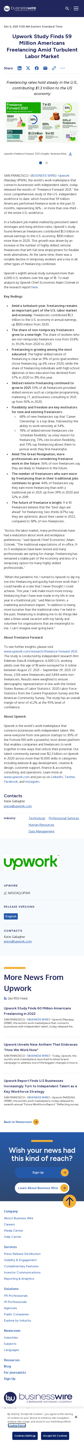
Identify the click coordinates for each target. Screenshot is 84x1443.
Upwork (64, 175)
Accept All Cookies (55, 1435)
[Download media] (70, 154)
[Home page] (20, 8)
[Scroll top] (69, 1201)
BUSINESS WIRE (43, 175)
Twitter (69, 777)
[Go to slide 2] (46, 163)
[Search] (67, 8)
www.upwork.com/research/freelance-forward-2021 (40, 651)
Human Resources (41, 825)
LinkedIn (57, 777)
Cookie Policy (16, 1425)
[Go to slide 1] (40, 163)
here (34, 287)
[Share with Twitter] (28, 68)
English (10, 916)
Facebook (11, 781)
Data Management (42, 831)
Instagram (32, 781)
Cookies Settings (25, 1435)
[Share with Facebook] (37, 68)
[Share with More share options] (62, 68)
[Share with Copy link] (54, 68)
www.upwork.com (17, 777)
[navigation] (76, 8)
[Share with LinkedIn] (19, 68)
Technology (37, 818)
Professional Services (64, 818)
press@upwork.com (18, 806)
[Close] (76, 1417)
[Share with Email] (45, 68)
